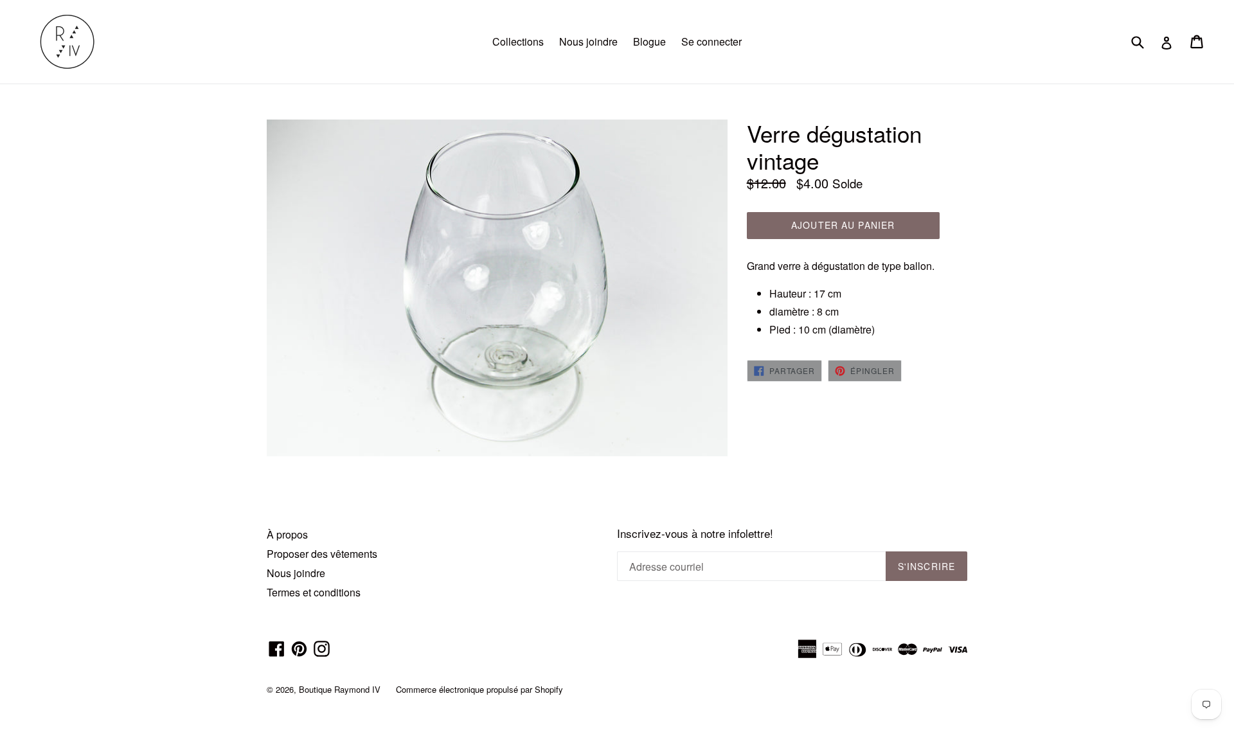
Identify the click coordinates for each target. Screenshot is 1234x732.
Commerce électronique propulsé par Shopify (479, 689)
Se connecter (711, 41)
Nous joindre (588, 41)
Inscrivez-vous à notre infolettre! (695, 533)
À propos (287, 534)
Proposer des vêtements (322, 553)
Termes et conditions (314, 592)
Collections (518, 41)
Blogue (649, 41)
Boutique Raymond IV (339, 689)
